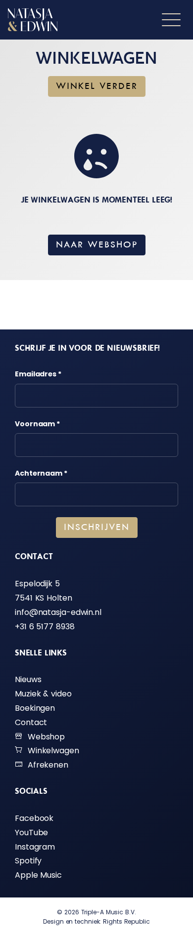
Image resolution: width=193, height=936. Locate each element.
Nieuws (28, 679)
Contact (31, 722)
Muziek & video (43, 693)
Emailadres (38, 374)
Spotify (28, 860)
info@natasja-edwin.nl (58, 612)
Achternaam (41, 473)
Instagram (35, 847)
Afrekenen (45, 765)
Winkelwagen (51, 750)
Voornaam (37, 424)
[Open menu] (171, 20)
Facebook (34, 818)
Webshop (44, 736)
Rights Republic (126, 921)
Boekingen (35, 708)
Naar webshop (97, 245)
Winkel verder (97, 86)
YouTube (31, 832)
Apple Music (38, 875)
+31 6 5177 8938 (45, 626)
